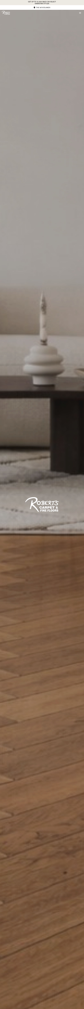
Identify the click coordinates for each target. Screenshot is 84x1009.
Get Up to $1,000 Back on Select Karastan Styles (42, 2)
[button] (42, 7)
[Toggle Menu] (80, 13)
